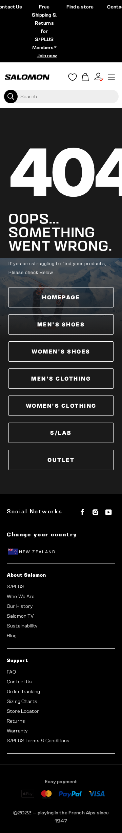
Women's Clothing (61, 405)
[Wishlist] (72, 78)
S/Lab (61, 432)
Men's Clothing (61, 378)
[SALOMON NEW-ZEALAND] (27, 77)
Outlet (61, 459)
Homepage (61, 297)
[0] (85, 77)
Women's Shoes (61, 351)
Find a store (80, 6)
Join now (47, 55)
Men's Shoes (61, 324)
